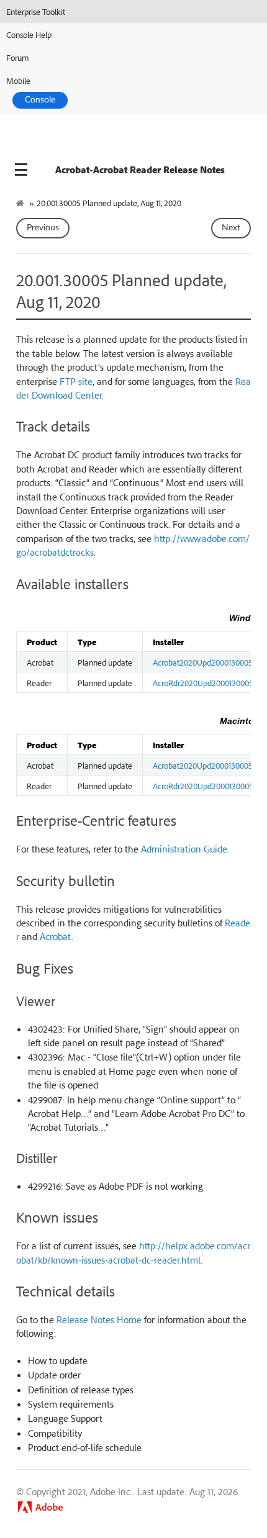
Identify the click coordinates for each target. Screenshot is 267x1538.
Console (40, 100)
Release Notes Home (99, 1319)
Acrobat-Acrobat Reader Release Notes (140, 169)
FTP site (76, 381)
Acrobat (55, 936)
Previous (43, 228)
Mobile (18, 80)
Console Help (29, 34)
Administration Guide (184, 849)
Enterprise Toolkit (35, 11)
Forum (17, 57)
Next (231, 228)
